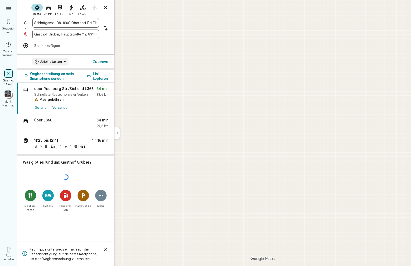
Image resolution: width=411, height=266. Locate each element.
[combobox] (65, 23)
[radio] (37, 9)
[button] (65, 124)
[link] (65, 98)
